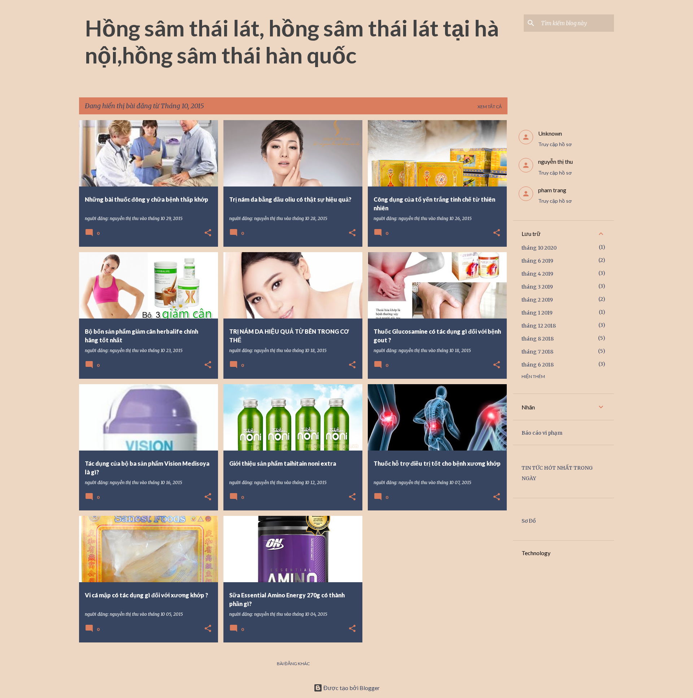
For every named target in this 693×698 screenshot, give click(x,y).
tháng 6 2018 (538, 364)
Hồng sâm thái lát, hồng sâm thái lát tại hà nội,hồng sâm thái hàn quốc (292, 41)
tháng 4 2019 (537, 274)
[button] (208, 233)
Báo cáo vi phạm (542, 433)
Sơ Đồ (529, 521)
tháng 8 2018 (538, 338)
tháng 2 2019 (537, 300)
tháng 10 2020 (539, 248)
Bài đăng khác (293, 663)
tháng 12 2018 (539, 325)
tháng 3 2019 (537, 287)
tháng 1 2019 (537, 313)
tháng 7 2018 (537, 351)
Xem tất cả (490, 106)
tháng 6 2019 (537, 261)
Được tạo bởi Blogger (351, 687)
